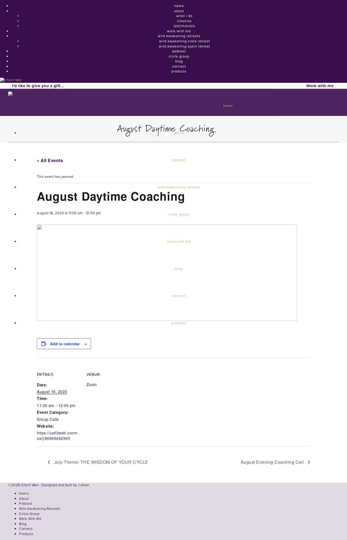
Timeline (184, 21)
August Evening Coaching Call (273, 462)
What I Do (184, 15)
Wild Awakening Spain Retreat (184, 46)
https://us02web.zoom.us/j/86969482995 (58, 435)
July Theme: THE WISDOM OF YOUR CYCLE (100, 462)
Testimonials (184, 26)
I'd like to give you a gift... (38, 86)
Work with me (319, 86)
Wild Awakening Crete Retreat (184, 41)
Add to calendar (65, 343)
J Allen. (84, 485)
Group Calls (48, 419)
